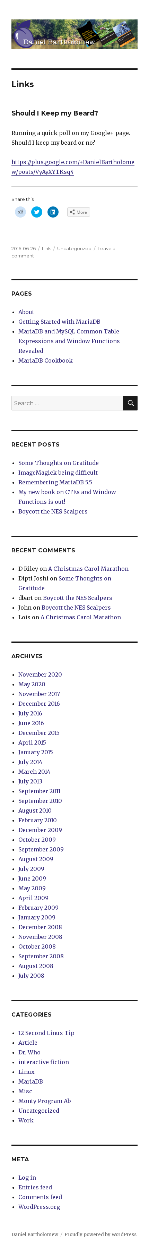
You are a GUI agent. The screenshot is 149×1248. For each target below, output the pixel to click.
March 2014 (34, 771)
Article (27, 1042)
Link (46, 248)
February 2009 (38, 907)
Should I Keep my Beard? (54, 113)
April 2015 (32, 742)
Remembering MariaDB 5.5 (55, 482)
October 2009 (37, 839)
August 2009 (35, 859)
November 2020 (40, 674)
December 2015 (39, 732)
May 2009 (32, 888)
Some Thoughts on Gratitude (58, 462)
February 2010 (37, 820)
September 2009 (41, 849)
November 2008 (40, 936)
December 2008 (40, 927)
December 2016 (39, 703)
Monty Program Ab (44, 1100)
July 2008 (31, 975)
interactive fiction (43, 1062)
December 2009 (40, 829)
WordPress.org (39, 1206)
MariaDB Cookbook (45, 360)
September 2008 (41, 956)
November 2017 (39, 693)
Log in (27, 1177)
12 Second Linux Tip (46, 1032)
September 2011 (39, 791)
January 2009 (36, 917)
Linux (26, 1071)
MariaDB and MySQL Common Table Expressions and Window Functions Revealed (69, 341)
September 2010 (40, 800)
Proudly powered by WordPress (100, 1235)
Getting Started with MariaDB (59, 321)
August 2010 (35, 810)
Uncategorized (74, 248)
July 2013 (30, 781)
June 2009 (32, 878)
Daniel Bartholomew (34, 1235)
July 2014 (30, 761)
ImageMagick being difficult (58, 472)
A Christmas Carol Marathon (88, 568)
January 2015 (35, 752)
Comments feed (40, 1197)
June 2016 (31, 723)
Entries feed (35, 1187)
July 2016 (30, 713)
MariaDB (30, 1081)
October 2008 (37, 946)
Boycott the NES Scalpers (53, 511)
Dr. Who (29, 1052)
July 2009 (31, 868)
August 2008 (35, 965)
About (26, 311)
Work (26, 1120)
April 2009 (33, 897)
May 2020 (31, 684)
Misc (25, 1091)
